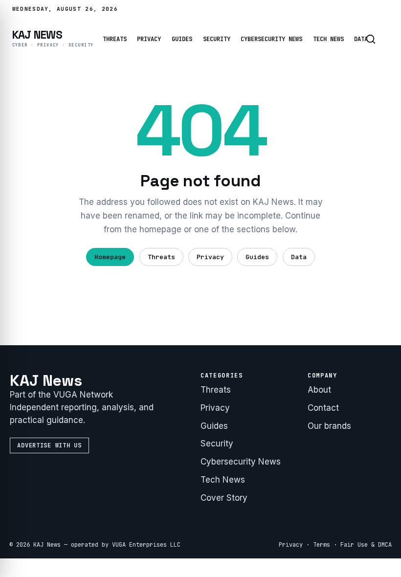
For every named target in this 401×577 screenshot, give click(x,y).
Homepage (110, 257)
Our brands (329, 426)
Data (299, 257)
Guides (182, 39)
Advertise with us (49, 445)
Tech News (328, 39)
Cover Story (223, 498)
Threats (115, 39)
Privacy (149, 39)
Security (216, 39)
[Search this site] (370, 39)
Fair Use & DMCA (366, 545)
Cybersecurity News (271, 39)
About (319, 390)
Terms (321, 545)
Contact (323, 408)
